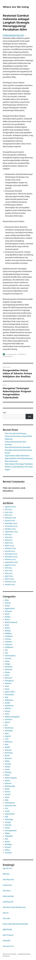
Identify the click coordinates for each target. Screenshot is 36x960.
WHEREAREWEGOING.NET (13, 35)
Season (7, 792)
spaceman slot (10, 806)
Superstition (10, 814)
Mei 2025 (8, 540)
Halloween (9, 700)
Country (8, 658)
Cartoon (8, 639)
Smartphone (10, 803)
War (6, 839)
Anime (7, 606)
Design (7, 664)
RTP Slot (6, 874)
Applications (10, 608)
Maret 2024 (9, 579)
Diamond (8, 669)
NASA (7, 761)
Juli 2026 (8, 509)
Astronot (8, 611)
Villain (7, 833)
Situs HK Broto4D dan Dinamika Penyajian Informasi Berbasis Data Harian (18, 450)
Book (7, 625)
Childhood (9, 647)
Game (7, 689)
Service (7, 794)
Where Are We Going (16, 7)
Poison (7, 781)
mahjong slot (8, 902)
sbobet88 (6, 941)
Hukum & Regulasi (12, 717)
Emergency (9, 681)
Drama (7, 672)
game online (10, 692)
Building (8, 633)
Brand (7, 628)
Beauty (7, 617)
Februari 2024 (10, 582)
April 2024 (9, 576)
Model (7, 747)
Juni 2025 (8, 537)
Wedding (8, 844)
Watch (7, 842)
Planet (7, 775)
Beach (7, 614)
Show (7, 797)
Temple (8, 822)
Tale (6, 817)
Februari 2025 (10, 548)
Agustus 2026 (10, 507)
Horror (7, 711)
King (7, 733)
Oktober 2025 (10, 529)
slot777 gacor (8, 935)
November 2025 (11, 526)
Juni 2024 (8, 571)
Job (6, 725)
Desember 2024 (11, 554)
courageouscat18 (11, 354)
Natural (8, 764)
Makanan (8, 742)
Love (7, 739)
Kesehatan (9, 728)
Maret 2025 (9, 546)
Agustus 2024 (10, 565)
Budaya (8, 631)
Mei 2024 (8, 573)
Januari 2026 (10, 521)
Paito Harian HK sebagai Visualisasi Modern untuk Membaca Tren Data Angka (19, 466)
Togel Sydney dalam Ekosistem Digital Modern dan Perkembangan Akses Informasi (19, 458)
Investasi (8, 719)
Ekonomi (8, 678)
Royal (7, 789)
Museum (8, 758)
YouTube (8, 853)
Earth (7, 675)
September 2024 (11, 562)
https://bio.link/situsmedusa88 (15, 924)
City (6, 653)
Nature (7, 767)
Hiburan (8, 708)
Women (8, 847)
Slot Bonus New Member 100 (14, 907)
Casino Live (7, 885)
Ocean (7, 769)
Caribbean (9, 636)
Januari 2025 (10, 551)
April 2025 (9, 543)
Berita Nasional (11, 622)
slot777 (5, 913)
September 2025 (11, 532)
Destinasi (8, 667)
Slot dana (6, 891)
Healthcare (9, 706)
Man (6, 744)
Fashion (8, 683)
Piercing (8, 772)
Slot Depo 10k (8, 879)
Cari (4, 412)
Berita (7, 619)
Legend (8, 736)
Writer (7, 850)
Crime (7, 661)
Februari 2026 (10, 518)
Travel (7, 828)
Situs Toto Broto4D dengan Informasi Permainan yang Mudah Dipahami (18, 436)
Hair (6, 697)
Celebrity (8, 642)
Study (7, 811)
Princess (8, 783)
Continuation (10, 656)
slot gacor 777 (8, 946)
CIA (6, 650)
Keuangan (9, 731)
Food (7, 686)
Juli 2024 (8, 568)
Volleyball (9, 836)
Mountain (9, 753)
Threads (8, 825)
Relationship (10, 786)
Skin (6, 800)
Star (6, 808)
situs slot (6, 918)
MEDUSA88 (7, 929)
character (8, 644)
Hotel (7, 714)
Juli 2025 (8, 534)
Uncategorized (7, 356)
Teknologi (9, 819)
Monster (8, 750)
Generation (9, 694)
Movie (7, 756)
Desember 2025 (11, 523)
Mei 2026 (8, 515)
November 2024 (11, 557)
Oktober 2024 (10, 559)
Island (7, 722)
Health (7, 703)
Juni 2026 (8, 512)
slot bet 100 (7, 868)
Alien (7, 600)
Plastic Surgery (11, 778)
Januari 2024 (10, 584)
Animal (7, 603)
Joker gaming (8, 896)
